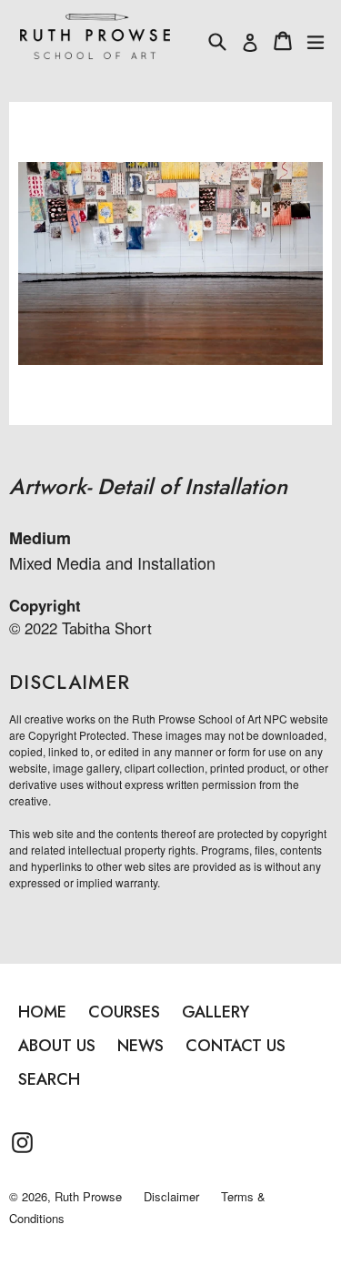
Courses (124, 1012)
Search (49, 1079)
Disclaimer (171, 1196)
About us (56, 1046)
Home (42, 1012)
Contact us (236, 1046)
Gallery (215, 1012)
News (140, 1046)
